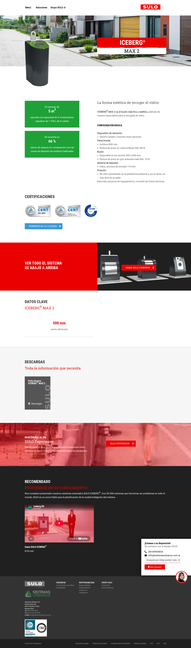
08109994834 (155, 551)
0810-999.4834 (32, 610)
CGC (158, 643)
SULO (153, 7)
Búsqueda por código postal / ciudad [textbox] (162, 560)
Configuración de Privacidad (120, 643)
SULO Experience (107, 588)
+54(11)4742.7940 (33, 613)
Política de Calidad (140, 643)
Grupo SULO (57, 7)
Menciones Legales (82, 643)
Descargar (36, 403)
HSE (164, 643)
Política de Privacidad (99, 643)
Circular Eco (83, 590)
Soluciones (41, 7)
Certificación (83, 593)
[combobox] (163, 560)
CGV (151, 643)
